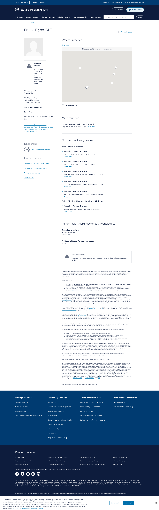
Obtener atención (80, 17)
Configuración (115, 503)
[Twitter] (17, 474)
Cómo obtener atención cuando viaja (28, 415)
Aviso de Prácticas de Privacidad (58, 461)
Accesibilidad (19, 457)
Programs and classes (32, 173)
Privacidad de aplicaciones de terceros (92, 464)
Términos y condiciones (87, 457)
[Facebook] (22, 474)
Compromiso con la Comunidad (59, 420)
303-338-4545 (74, 290)
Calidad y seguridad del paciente (59, 407)
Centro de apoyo (38, 3)
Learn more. (91, 127)
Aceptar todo (128, 503)
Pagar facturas (95, 17)
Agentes (104, 2)
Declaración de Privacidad (35, 508)
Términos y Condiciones (20, 508)
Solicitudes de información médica (92, 420)
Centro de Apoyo (86, 411)
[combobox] (119, 17)
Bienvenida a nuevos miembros (91, 402)
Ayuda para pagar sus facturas (134, 2)
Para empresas (118, 402)
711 (95, 290)
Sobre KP (51, 402)
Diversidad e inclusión (55, 424)
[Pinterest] (33, 474)
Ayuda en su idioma (21, 464)
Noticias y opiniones (55, 411)
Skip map (65, 45)
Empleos (51, 433)
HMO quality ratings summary (35, 168)
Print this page (126, 32)
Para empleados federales (122, 407)
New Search (30, 22)
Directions (68, 157)
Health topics (29, 178)
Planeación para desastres (121, 457)
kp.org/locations (66, 300)
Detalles (124, 493)
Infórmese (19, 17)
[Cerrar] (156, 503)
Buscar (140, 17)
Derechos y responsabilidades (89, 461)
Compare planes (32, 17)
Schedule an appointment (40, 150)
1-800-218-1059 (86, 290)
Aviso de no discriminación (23, 461)
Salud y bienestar (64, 17)
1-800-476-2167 (81, 315)
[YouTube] (27, 474)
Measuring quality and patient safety (37, 163)
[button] (112, 83)
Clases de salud (20, 411)
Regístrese (118, 10)
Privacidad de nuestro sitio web (58, 457)
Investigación (52, 415)
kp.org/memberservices (69, 310)
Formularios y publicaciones (90, 407)
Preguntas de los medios (57, 438)
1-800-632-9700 (93, 308)
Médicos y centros (48, 17)
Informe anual (53, 429)
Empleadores (116, 2)
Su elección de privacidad (56, 464)
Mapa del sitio (117, 464)
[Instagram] (38, 474)
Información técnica (119, 461)
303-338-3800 (77, 378)
